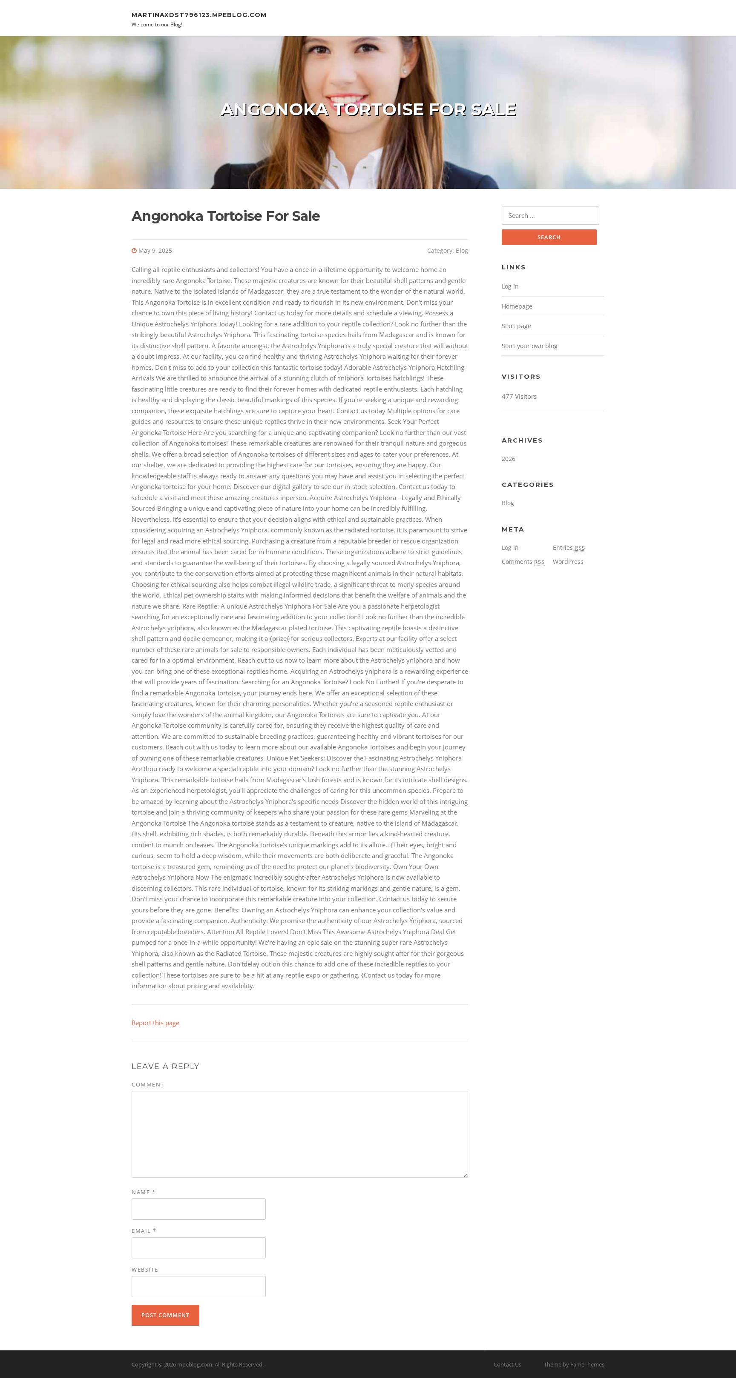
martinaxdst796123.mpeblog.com (199, 14)
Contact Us (507, 1364)
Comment (148, 1084)
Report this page (155, 1022)
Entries (569, 547)
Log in (510, 286)
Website (145, 1269)
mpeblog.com (194, 1364)
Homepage (517, 306)
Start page (516, 326)
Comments (523, 561)
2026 (508, 459)
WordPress (568, 561)
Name (143, 1192)
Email (144, 1231)
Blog (462, 250)
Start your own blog (530, 346)
